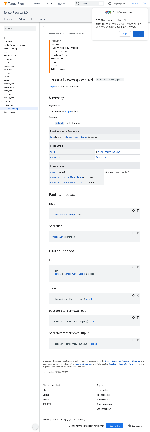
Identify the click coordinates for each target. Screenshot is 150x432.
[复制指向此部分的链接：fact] (57, 204)
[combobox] (89, 3)
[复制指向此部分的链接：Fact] (58, 260)
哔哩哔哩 (47, 404)
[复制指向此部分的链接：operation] (65, 226)
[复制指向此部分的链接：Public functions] (77, 251)
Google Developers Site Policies (121, 364)
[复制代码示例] (138, 210)
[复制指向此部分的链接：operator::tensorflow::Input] (89, 311)
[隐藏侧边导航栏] (35, 427)
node (52, 172)
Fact (52, 137)
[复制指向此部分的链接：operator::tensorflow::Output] (91, 333)
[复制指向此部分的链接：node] (59, 288)
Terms (46, 419)
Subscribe (115, 426)
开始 (139, 34)
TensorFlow (54, 34)
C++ (33, 19)
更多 (60, 3)
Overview (8, 19)
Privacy (55, 419)
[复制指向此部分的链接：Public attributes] (78, 195)
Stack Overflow (104, 399)
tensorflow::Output (109, 151)
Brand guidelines (104, 404)
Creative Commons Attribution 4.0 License (122, 361)
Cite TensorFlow (104, 409)
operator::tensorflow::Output (67, 182)
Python (22, 19)
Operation (101, 157)
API (46, 3)
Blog (45, 390)
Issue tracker (102, 390)
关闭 (125, 34)
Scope (67, 111)
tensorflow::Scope (76, 137)
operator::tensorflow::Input (66, 177)
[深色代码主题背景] (133, 210)
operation (55, 157)
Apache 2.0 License (83, 364)
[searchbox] (20, 28)
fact (52, 151)
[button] (19, 41)
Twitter (46, 399)
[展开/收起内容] (61, 41)
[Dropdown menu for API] (52, 3)
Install (37, 3)
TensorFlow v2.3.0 (16, 13)
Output (52, 86)
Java (42, 19)
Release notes (103, 395)
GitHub (134, 3)
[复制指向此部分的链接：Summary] (67, 98)
